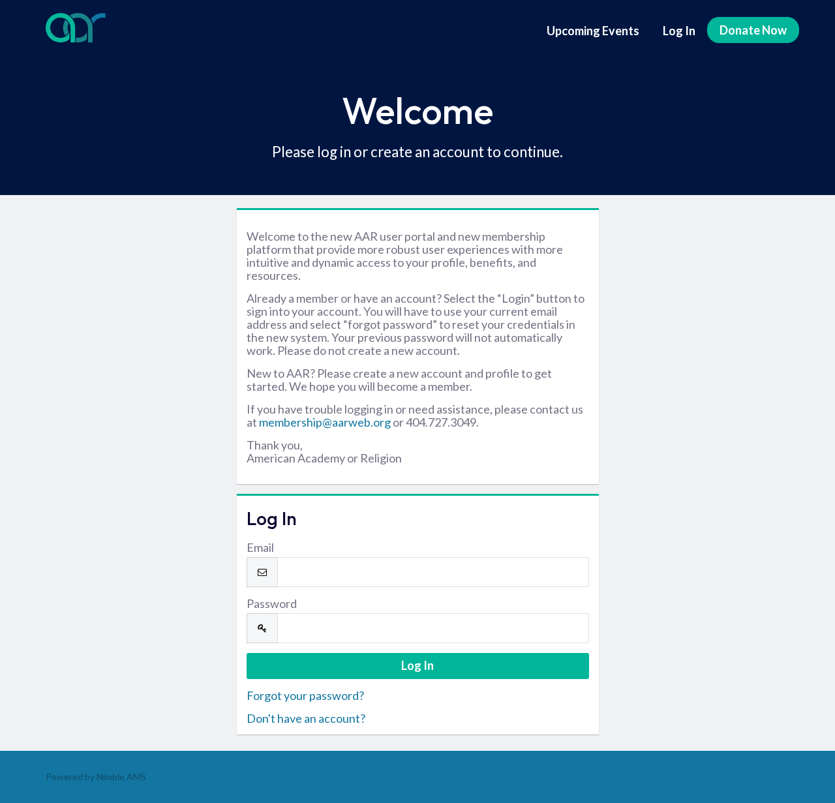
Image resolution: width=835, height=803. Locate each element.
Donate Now (753, 30)
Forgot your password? (305, 695)
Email (260, 547)
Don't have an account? (306, 718)
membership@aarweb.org (325, 422)
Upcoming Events (593, 30)
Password (272, 603)
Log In (679, 30)
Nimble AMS (121, 776)
